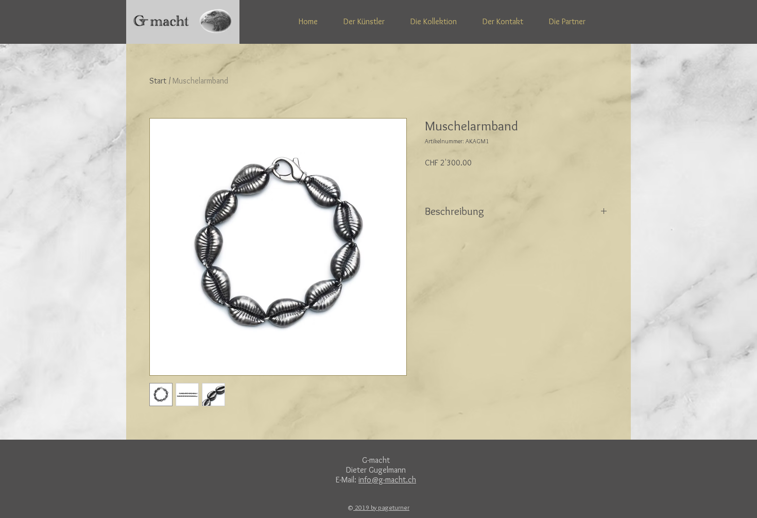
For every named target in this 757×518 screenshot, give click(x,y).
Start (157, 81)
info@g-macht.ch (387, 479)
